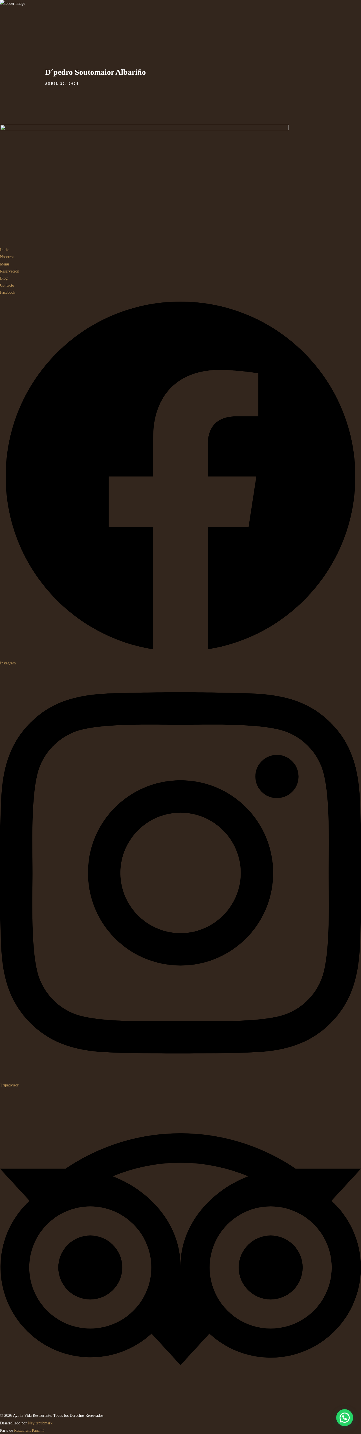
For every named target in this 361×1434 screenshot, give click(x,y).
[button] (344, 1417)
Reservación (309, 158)
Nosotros (281, 158)
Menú (294, 158)
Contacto (354, 158)
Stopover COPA (333, 158)
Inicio (268, 158)
